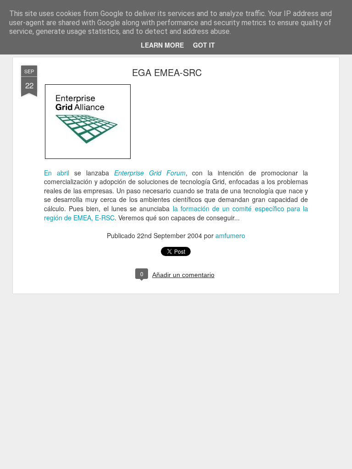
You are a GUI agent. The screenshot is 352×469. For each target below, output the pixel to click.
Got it (204, 44)
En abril (56, 172)
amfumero (230, 235)
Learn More (162, 44)
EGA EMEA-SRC (167, 72)
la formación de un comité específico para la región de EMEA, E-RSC (176, 213)
